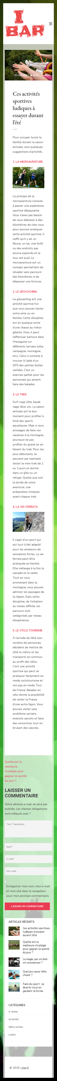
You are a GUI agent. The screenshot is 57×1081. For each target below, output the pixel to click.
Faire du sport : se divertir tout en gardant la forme (33, 987)
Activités (46, 75)
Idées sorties (16, 1027)
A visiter (13, 1011)
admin (35, 75)
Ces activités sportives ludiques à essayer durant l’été (36, 931)
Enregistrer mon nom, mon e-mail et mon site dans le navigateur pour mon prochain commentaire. (28, 891)
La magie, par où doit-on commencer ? (35, 961)
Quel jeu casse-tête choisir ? (35, 973)
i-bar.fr (24, 1068)
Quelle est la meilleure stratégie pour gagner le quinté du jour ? (16, 771)
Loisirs (12, 1034)
